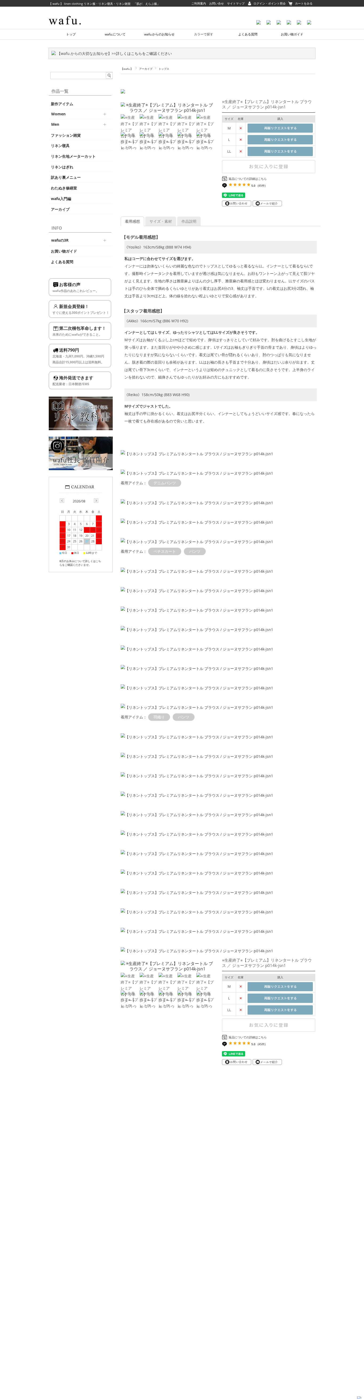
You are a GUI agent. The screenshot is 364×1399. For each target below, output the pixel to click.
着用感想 (132, 221)
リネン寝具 (60, 145)
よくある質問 (247, 34)
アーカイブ (145, 69)
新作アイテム (62, 103)
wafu (74, 12)
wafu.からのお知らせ (159, 34)
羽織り (159, 716)
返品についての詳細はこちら (248, 179)
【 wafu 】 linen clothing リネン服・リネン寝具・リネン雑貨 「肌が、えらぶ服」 (104, 4)
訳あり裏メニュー (66, 177)
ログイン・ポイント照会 (269, 3)
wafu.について (115, 34)
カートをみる (304, 3)
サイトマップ (236, 3)
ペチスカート (164, 551)
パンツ (194, 551)
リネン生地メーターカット (73, 156)
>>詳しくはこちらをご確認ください (142, 53)
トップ (71, 34)
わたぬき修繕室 (64, 188)
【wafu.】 (127, 69)
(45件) (261, 186)
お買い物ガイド (292, 34)
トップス (164, 69)
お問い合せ (216, 3)
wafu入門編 (61, 198)
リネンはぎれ (62, 167)
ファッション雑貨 (66, 135)
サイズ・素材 (160, 221)
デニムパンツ (164, 482)
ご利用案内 (198, 3)
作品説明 (188, 221)
